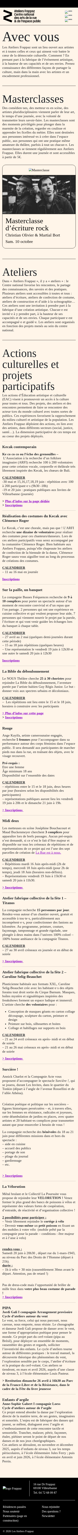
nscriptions (12, 660)
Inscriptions (14, 505)
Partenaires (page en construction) (15, 1518)
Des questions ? (51, 1511)
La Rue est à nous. (48, 852)
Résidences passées (14, 1506)
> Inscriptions (12, 1176)
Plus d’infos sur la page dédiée (27, 501)
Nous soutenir (11, 1511)
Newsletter (48, 1516)
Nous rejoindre (51, 1506)
